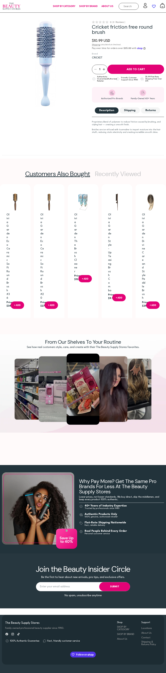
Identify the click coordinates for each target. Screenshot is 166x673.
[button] (64, 6)
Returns (150, 110)
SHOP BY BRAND (125, 634)
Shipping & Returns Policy (148, 643)
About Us (122, 639)
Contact (145, 638)
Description (106, 110)
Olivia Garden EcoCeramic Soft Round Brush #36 (8, 256)
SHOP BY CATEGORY (123, 628)
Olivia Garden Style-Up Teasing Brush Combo (109, 252)
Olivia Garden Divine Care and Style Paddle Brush (143, 256)
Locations (146, 628)
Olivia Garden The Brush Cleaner (75, 243)
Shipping (96, 44)
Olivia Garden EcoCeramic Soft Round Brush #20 (42, 256)
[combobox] (129, 6)
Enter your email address (55, 586)
